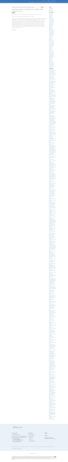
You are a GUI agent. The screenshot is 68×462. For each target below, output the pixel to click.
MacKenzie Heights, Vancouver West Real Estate (52, 249)
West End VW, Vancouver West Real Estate (52, 396)
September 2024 (51, 34)
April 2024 (50, 39)
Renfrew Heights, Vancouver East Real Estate (52, 308)
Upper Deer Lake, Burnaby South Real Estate (52, 375)
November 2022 (51, 54)
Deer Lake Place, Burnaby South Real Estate (52, 155)
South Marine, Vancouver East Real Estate (52, 343)
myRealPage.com (35, 453)
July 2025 (50, 25)
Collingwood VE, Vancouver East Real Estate (52, 143)
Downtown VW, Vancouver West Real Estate (52, 160)
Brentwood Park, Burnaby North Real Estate (52, 87)
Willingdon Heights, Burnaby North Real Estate (52, 410)
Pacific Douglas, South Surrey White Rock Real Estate (52, 289)
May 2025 (50, 27)
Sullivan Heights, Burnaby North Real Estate (52, 359)
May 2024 (50, 38)
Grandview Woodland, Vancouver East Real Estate (52, 208)
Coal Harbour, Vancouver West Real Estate (52, 140)
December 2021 (51, 64)
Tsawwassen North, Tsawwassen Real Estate (52, 370)
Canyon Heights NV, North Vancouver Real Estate (52, 109)
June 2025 (50, 26)
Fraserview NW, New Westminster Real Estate (52, 196)
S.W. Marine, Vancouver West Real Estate (52, 317)
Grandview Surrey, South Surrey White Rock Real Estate (52, 205)
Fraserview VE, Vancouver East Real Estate (52, 199)
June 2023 (50, 48)
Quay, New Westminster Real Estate (51, 299)
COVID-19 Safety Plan (32, 441)
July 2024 (50, 36)
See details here (38, 14)
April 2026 (50, 17)
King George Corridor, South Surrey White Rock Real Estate (52, 234)
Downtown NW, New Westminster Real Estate (52, 157)
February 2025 (51, 30)
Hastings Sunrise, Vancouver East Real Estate (52, 216)
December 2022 (51, 53)
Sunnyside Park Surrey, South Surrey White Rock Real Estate (52, 363)
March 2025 (51, 29)
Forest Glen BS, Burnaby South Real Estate (52, 188)
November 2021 (51, 65)
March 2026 (51, 18)
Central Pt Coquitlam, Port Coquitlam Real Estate (52, 128)
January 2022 (51, 63)
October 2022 (51, 55)
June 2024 (50, 37)
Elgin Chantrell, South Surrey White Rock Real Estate (52, 179)
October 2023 (51, 44)
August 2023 (51, 46)
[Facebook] (45, 435)
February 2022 (51, 62)
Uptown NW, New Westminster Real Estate (51, 379)
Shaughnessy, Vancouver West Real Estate (52, 328)
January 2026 (51, 20)
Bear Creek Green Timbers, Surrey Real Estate (52, 79)
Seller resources (31, 437)
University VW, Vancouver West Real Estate (52, 372)
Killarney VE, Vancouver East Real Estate (52, 231)
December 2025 (51, 21)
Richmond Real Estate (52, 312)
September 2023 (51, 45)
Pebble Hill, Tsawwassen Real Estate (51, 293)
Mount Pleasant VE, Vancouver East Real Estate (52, 271)
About (30, 438)
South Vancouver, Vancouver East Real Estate (52, 349)
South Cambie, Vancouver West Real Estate (52, 337)
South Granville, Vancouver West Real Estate (52, 340)
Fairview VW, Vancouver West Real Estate (52, 182)
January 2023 (51, 52)
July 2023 (50, 47)
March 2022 (51, 61)
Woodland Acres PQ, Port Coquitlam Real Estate (52, 414)
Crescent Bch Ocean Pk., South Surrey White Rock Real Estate (52, 152)
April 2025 (50, 28)
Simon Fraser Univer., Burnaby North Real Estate (52, 333)
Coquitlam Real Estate (52, 146)
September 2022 (51, 56)
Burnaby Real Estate (52, 105)
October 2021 (51, 66)
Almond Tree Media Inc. (52, 438)
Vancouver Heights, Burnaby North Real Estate (52, 382)
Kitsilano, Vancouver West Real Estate (18, 11)
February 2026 (51, 19)
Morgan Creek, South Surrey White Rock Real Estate (52, 268)
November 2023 (51, 43)
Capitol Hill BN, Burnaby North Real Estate (52, 113)
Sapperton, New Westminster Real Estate (51, 320)
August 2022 (51, 57)
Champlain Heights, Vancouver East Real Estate (52, 130)
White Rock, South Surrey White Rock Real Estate (52, 407)
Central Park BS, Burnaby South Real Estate (52, 125)
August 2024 (51, 35)
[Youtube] (46, 435)
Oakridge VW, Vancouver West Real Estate (52, 284)
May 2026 (50, 16)
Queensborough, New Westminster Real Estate (52, 302)
